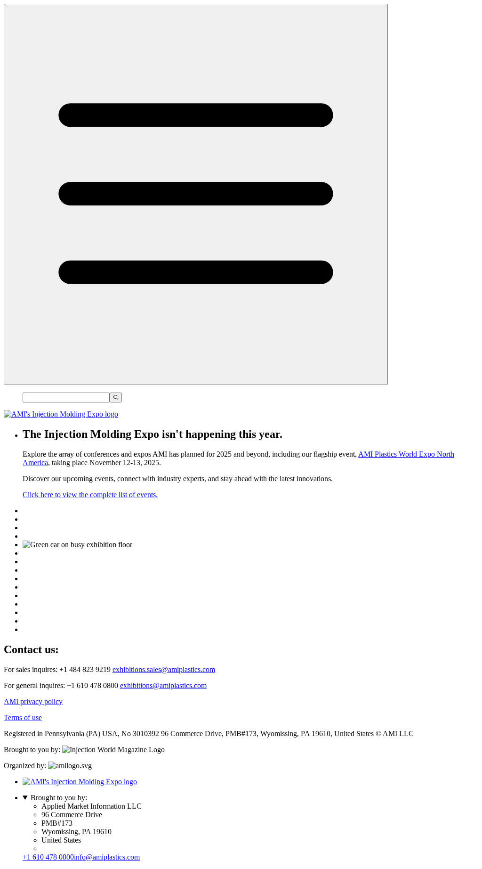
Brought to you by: (59, 798)
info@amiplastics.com (107, 857)
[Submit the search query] (116, 397)
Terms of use (23, 717)
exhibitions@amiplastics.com (163, 685)
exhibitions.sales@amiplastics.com (163, 669)
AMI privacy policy (33, 701)
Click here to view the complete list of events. (90, 495)
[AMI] (61, 414)
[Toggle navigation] (196, 194)
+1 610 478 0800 (48, 857)
